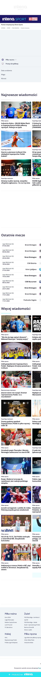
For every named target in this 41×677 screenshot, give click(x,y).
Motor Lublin (28, 630)
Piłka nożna (11, 613)
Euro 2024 (8, 617)
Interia (3, 28)
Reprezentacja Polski (11, 640)
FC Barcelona (8, 627)
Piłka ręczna (15, 28)
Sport (8, 28)
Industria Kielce (28, 642)
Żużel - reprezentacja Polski (32, 625)
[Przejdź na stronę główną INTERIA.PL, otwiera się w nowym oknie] (8, 19)
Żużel (27, 613)
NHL (6, 637)
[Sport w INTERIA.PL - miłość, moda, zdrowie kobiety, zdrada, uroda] (20, 19)
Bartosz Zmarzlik (29, 627)
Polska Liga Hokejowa (11, 642)
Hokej (8, 633)
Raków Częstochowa (11, 622)
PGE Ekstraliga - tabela (30, 622)
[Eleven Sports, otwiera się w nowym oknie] (33, 19)
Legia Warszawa (9, 620)
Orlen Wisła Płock (29, 640)
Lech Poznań (8, 625)
